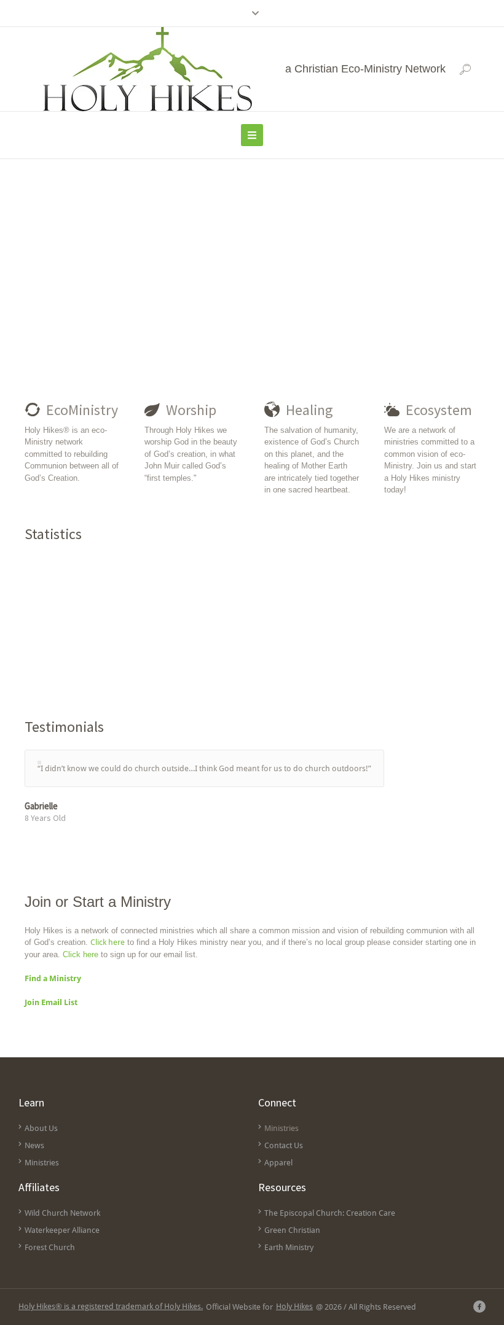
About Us (41, 1128)
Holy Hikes (294, 1306)
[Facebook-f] (479, 1306)
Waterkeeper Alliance (62, 1230)
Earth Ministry (288, 1247)
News (34, 1145)
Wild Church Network (62, 1213)
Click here (107, 942)
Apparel (278, 1162)
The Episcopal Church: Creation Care (329, 1213)
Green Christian (292, 1230)
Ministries (42, 1162)
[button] (465, 69)
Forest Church (50, 1247)
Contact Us (283, 1145)
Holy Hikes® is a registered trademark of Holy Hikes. (110, 1306)
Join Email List (51, 1002)
